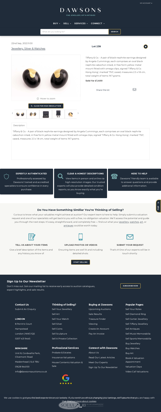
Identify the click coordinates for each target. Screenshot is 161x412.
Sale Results (95, 314)
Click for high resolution (47, 106)
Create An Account (99, 329)
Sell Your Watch (60, 319)
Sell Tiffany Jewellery (137, 324)
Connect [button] (97, 23)
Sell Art (56, 314)
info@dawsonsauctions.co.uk (31, 371)
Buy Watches (133, 348)
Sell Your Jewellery (62, 309)
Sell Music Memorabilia (138, 333)
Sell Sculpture (59, 333)
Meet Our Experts (98, 362)
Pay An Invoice (96, 333)
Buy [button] (56, 23)
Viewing (93, 324)
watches (134, 222)
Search (114, 32)
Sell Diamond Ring (136, 314)
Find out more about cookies (81, 401)
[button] (107, 23)
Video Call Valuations (137, 371)
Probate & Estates (61, 352)
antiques (68, 225)
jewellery (124, 222)
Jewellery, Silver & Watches (28, 48)
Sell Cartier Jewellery (137, 319)
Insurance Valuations (63, 357)
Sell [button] (66, 23)
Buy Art (130, 353)
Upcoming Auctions (100, 309)
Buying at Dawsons (101, 304)
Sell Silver (57, 324)
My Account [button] (145, 3)
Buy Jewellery (133, 343)
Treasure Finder (97, 319)
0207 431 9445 (22, 338)
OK (80, 407)
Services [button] (80, 23)
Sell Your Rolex (134, 309)
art (141, 222)
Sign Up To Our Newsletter (103, 367)
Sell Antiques (133, 329)
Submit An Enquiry (25, 309)
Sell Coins (57, 329)
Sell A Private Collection (64, 338)
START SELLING (80, 262)
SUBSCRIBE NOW (130, 286)
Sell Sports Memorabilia (138, 338)
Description (19, 125)
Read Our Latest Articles (102, 357)
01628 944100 (22, 366)
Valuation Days (134, 366)
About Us (94, 352)
